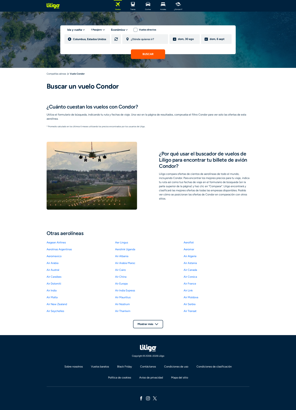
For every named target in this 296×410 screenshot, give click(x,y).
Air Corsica (190, 276)
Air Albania (121, 256)
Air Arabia (52, 263)
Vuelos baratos (100, 366)
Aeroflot (189, 242)
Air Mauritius (123, 297)
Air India (52, 290)
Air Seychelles (55, 311)
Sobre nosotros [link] (73, 366)
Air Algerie (190, 256)
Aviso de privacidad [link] (151, 377)
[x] (154, 398)
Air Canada (190, 270)
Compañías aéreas (56, 73)
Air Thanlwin (122, 311)
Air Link (188, 290)
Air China (120, 276)
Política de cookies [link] (119, 377)
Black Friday (124, 366)
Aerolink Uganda (125, 249)
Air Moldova (191, 297)
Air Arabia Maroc (125, 263)
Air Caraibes (54, 276)
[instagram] (148, 398)
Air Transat (190, 311)
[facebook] (141, 398)
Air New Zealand (57, 304)
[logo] (53, 6)
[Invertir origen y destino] (116, 39)
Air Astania (190, 263)
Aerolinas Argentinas (59, 249)
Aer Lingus (121, 242)
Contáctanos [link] (148, 366)
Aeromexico (54, 256)
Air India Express (125, 290)
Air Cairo (120, 270)
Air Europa (121, 283)
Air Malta (52, 297)
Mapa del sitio (179, 377)
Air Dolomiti (54, 283)
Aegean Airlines (56, 242)
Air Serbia (189, 304)
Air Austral (53, 270)
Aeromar (189, 249)
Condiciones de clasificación (214, 366)
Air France (190, 283)
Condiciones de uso (176, 366)
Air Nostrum (122, 304)
